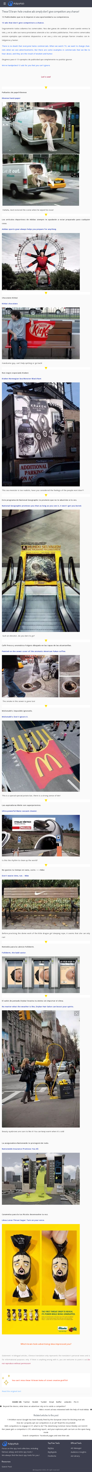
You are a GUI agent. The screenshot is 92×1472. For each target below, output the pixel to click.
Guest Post (7, 1466)
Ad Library (75, 1456)
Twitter (26, 1402)
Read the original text (11, 1391)
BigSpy (51, 1448)
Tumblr (44, 1402)
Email (51, 1402)
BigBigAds (52, 1452)
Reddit (35, 1402)
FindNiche (52, 1456)
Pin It (76, 1402)
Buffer (59, 1402)
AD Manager (76, 1448)
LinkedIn (67, 1402)
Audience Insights (78, 1452)
